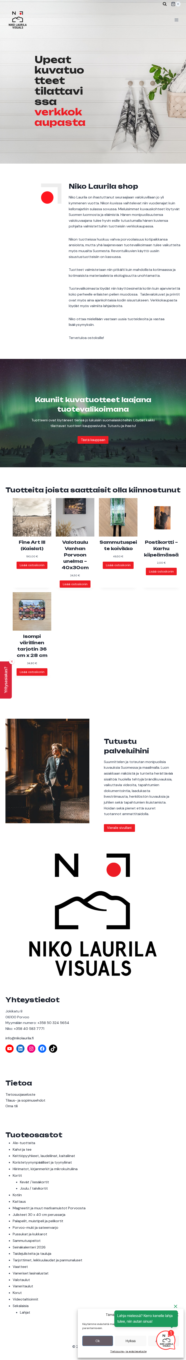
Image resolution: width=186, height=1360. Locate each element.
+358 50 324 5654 (53, 1022)
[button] (6, 680)
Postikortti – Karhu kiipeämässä (161, 549)
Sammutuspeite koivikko (118, 545)
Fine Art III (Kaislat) (32, 545)
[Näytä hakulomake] (165, 4)
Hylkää (131, 1341)
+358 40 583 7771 (29, 1028)
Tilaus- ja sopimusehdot (25, 1100)
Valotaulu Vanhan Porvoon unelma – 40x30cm (75, 555)
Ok (97, 1341)
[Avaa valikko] (176, 20)
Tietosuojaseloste (20, 1094)
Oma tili (11, 1106)
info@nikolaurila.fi (19, 1038)
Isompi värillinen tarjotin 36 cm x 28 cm (32, 646)
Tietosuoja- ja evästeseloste (128, 1351)
